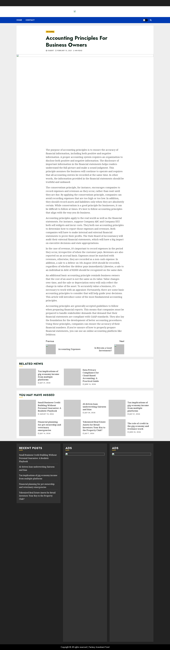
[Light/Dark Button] (145, 20)
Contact (30, 20)
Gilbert (50, 51)
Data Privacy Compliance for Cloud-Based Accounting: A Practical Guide (72, 377)
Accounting (50, 32)
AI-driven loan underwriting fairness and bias (72, 408)
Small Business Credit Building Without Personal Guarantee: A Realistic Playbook (27, 408)
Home (19, 20)
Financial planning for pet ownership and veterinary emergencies (27, 427)
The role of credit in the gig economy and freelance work (117, 427)
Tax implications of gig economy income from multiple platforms (27, 377)
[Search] (150, 20)
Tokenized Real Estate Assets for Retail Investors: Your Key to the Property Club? (72, 427)
